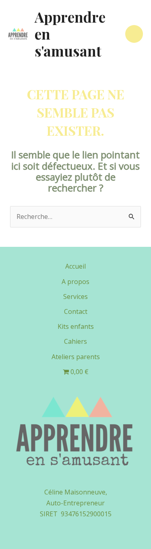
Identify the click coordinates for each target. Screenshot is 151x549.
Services (75, 296)
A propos (75, 281)
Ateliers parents (76, 356)
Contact (75, 311)
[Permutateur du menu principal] (134, 34)
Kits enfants (76, 326)
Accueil (75, 266)
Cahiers (75, 341)
